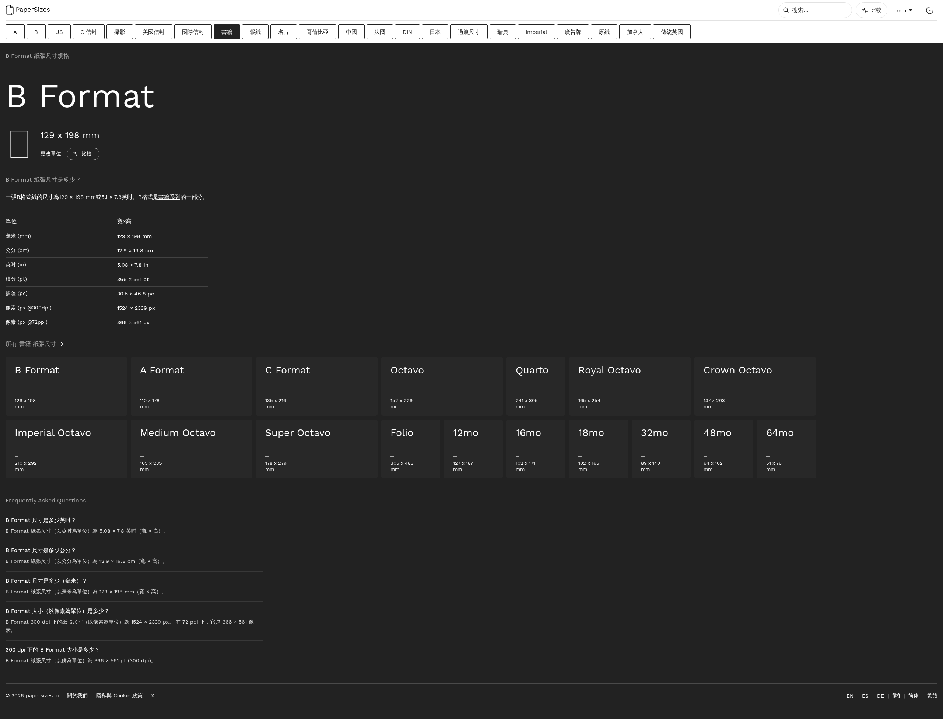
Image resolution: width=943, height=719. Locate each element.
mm (901, 10)
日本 (435, 32)
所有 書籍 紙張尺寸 (31, 343)
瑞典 (502, 32)
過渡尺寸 (469, 32)
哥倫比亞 (317, 32)
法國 (379, 32)
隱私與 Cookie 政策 (119, 695)
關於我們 (77, 695)
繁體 (932, 695)
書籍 (226, 32)
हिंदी (896, 696)
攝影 (119, 32)
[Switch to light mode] (929, 10)
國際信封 (193, 32)
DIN (407, 32)
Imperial (536, 32)
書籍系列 (169, 197)
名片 (283, 32)
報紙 (255, 32)
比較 (86, 154)
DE (880, 696)
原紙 (604, 32)
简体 (913, 695)
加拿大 (635, 32)
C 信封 (88, 32)
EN (849, 696)
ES (865, 696)
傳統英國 (672, 32)
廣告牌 (573, 32)
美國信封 (154, 32)
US (59, 32)
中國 (351, 32)
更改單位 (51, 154)
